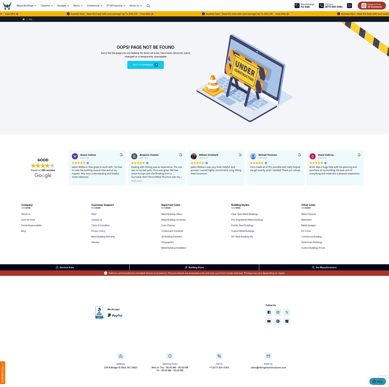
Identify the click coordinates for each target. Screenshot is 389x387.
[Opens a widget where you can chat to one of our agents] (377, 381)
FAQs (93, 214)
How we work (28, 220)
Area (67, 267)
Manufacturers (326, 267)
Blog (23, 231)
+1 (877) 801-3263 (219, 367)
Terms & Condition (100, 225)
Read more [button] (136, 181)
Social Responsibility (31, 225)
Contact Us (96, 220)
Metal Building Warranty (103, 236)
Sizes (196, 267)
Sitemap (95, 242)
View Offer (129, 14)
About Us (25, 214)
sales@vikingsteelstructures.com (268, 367)
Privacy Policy (98, 231)
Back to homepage (143, 64)
